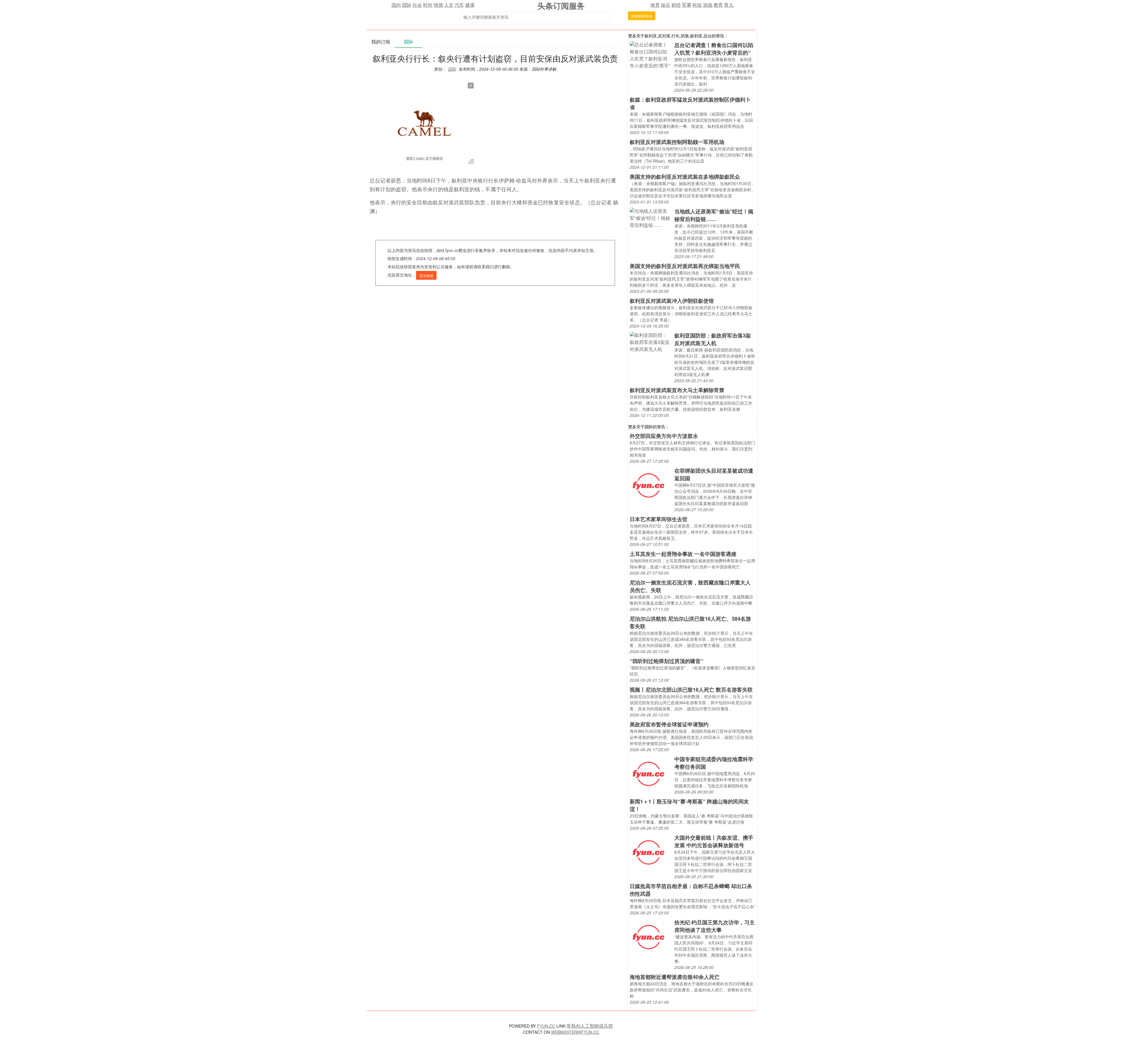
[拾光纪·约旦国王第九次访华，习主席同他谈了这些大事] (648, 936)
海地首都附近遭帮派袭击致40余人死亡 (675, 977)
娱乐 (665, 4)
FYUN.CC (546, 1026)
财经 (676, 4)
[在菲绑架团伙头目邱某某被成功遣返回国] (648, 484)
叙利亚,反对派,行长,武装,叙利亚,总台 (678, 36)
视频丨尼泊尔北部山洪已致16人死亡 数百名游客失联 (691, 689)
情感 (438, 4)
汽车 (459, 4)
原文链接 (426, 275)
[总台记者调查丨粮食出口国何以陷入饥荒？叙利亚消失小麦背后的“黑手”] (650, 54)
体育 (655, 4)
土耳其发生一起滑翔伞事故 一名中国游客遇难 (683, 554)
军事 (686, 4)
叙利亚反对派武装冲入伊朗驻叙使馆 (672, 300)
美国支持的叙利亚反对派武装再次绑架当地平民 (685, 266)
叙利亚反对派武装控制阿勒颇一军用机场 (677, 142)
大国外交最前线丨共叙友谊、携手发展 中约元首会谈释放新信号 (713, 841)
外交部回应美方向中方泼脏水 (664, 436)
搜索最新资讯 (641, 15)
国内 (396, 4)
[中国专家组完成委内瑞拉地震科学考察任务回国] (648, 773)
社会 (417, 4)
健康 (470, 4)
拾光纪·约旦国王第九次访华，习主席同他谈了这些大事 (714, 926)
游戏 (707, 4)
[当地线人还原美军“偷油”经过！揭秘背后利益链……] (650, 217)
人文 (448, 4)
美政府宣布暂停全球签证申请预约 (669, 724)
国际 (406, 4)
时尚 (427, 4)
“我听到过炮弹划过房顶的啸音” (666, 661)
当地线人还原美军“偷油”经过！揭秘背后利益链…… (713, 215)
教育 (718, 4)
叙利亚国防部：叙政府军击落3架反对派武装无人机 (712, 339)
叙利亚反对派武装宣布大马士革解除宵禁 (677, 390)
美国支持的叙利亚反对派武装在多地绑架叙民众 (685, 176)
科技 (697, 4)
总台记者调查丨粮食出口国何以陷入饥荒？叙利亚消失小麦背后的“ (713, 48)
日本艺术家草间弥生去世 (659, 519)
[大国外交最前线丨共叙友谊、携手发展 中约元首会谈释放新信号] (648, 851)
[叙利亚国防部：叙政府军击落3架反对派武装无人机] (650, 341)
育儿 (728, 4)
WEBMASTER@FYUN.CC (575, 1032)
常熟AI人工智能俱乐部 (590, 1025)
